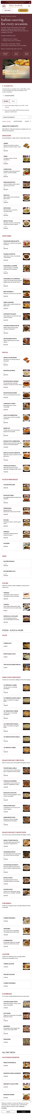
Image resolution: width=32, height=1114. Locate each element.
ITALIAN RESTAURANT (12, 7)
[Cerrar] (30, 1103)
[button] (30, 2)
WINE (22, 7)
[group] (9, 101)
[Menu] (29, 6)
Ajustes (8, 1111)
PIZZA (18, 7)
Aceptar (24, 1111)
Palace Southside (15, 5)
